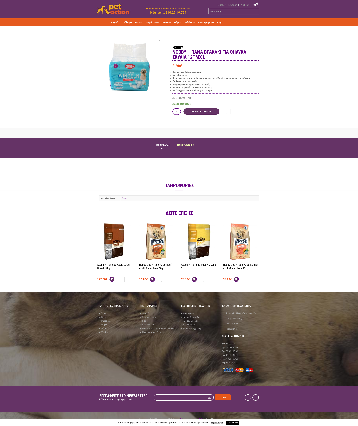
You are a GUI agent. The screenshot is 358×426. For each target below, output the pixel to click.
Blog (144, 321)
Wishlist (245, 5)
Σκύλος (104, 313)
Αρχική (145, 313)
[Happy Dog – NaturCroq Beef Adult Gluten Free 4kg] (158, 242)
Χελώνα (105, 332)
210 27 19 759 (233, 324)
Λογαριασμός (189, 325)
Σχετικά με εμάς (149, 317)
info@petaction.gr (235, 318)
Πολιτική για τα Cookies (153, 332)
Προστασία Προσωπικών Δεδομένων (159, 328)
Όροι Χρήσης (189, 313)
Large (124, 198)
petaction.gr (232, 329)
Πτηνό (104, 325)
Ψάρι (103, 328)
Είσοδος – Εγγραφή (227, 5)
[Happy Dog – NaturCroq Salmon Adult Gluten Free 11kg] (242, 242)
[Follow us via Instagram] (239, 22)
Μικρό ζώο (106, 321)
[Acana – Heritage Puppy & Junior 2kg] (200, 242)
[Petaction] (113, 9)
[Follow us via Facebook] (235, 22)
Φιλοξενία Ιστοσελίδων (193, 419)
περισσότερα (217, 423)
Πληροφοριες (185, 145)
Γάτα (103, 317)
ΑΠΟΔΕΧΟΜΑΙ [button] (232, 423)
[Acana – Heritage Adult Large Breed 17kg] (116, 242)
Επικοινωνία (148, 325)
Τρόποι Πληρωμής (191, 321)
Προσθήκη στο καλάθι (201, 111)
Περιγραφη (162, 145)
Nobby (177, 47)
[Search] (256, 11)
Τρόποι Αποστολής (192, 317)
